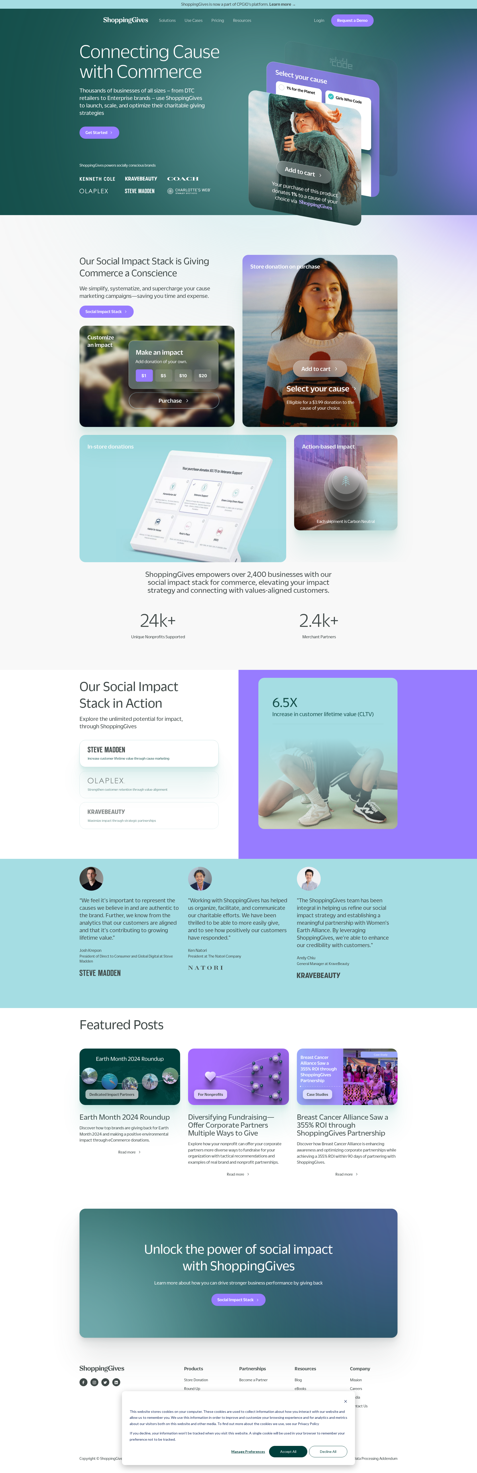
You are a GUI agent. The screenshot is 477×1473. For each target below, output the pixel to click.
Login (319, 20)
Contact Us (358, 1406)
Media (355, 1397)
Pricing (217, 20)
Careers (356, 1388)
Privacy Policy (308, 1424)
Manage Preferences (248, 1451)
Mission (356, 1380)
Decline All (328, 1451)
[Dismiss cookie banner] (345, 1402)
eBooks (300, 1388)
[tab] (149, 753)
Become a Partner (253, 1380)
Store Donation (196, 1380)
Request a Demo (352, 20)
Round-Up (192, 1388)
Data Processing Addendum (375, 1458)
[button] (167, 20)
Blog (298, 1380)
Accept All (288, 1451)
